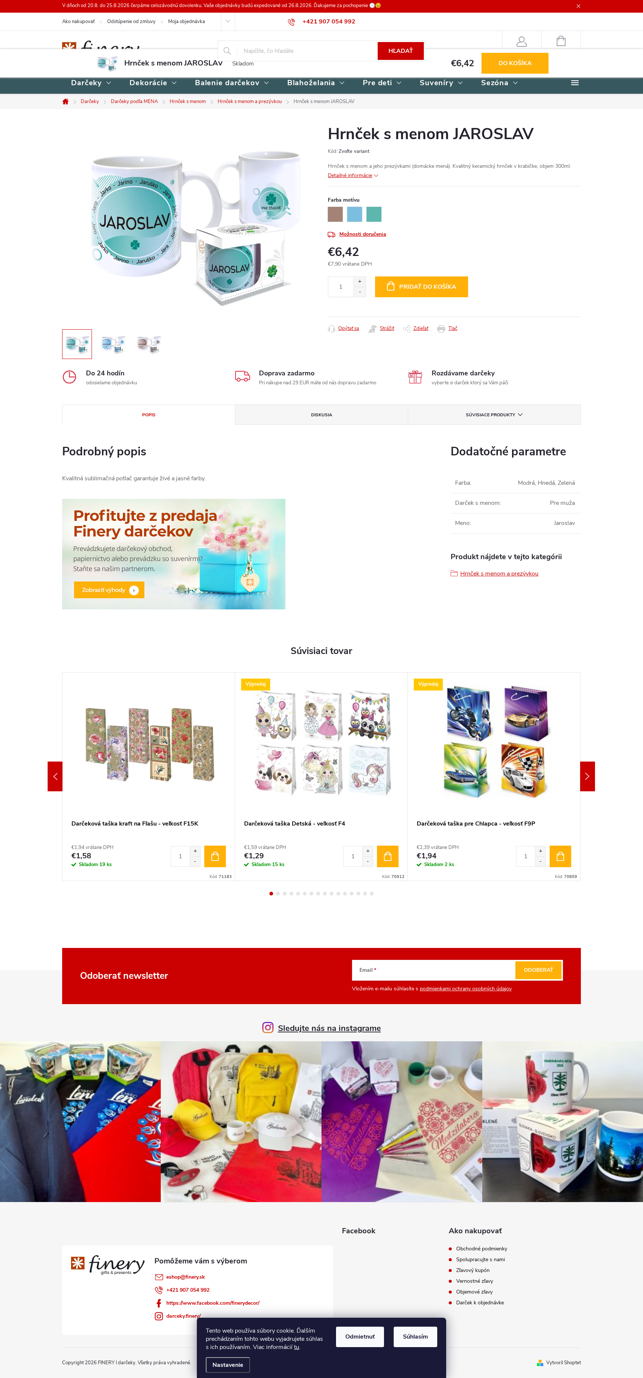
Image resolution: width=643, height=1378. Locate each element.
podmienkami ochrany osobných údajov (466, 988)
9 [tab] (325, 893)
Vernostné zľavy (474, 1281)
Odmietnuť (360, 1337)
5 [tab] (298, 893)
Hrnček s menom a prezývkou (499, 574)
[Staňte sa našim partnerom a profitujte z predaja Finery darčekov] (173, 553)
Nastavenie (227, 1365)
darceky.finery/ (183, 1316)
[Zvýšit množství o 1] (195, 851)
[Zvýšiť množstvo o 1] (360, 282)
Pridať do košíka (427, 287)
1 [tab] (271, 893)
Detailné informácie (350, 175)
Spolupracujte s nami (480, 1260)
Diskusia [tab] (321, 415)
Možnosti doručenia (362, 234)
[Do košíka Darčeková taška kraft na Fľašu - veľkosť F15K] (215, 856)
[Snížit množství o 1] (195, 861)
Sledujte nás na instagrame (329, 1028)
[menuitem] (91, 83)
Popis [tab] (149, 415)
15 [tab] (365, 893)
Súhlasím (415, 1337)
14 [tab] (358, 893)
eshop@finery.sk (185, 1277)
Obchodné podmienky (481, 1249)
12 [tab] (345, 893)
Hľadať (400, 51)
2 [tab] (278, 893)
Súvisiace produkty (490, 415)
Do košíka (515, 63)
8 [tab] (318, 893)
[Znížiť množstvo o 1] (360, 292)
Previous (55, 776)
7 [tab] (311, 893)
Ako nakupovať (78, 21)
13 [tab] (352, 893)
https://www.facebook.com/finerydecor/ (212, 1303)
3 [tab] (285, 893)
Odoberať (538, 970)
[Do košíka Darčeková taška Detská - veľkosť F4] (388, 856)
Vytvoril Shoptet (563, 1362)
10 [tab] (331, 893)
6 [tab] (305, 893)
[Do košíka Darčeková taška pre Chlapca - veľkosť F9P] (560, 856)
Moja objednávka (186, 21)
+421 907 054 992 (187, 1290)
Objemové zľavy (474, 1292)
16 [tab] (372, 893)
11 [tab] (338, 893)
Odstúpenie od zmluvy (131, 21)
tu (296, 1347)
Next (587, 776)
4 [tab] (291, 893)
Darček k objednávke (480, 1303)
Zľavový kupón (473, 1270)
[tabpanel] (149, 777)
